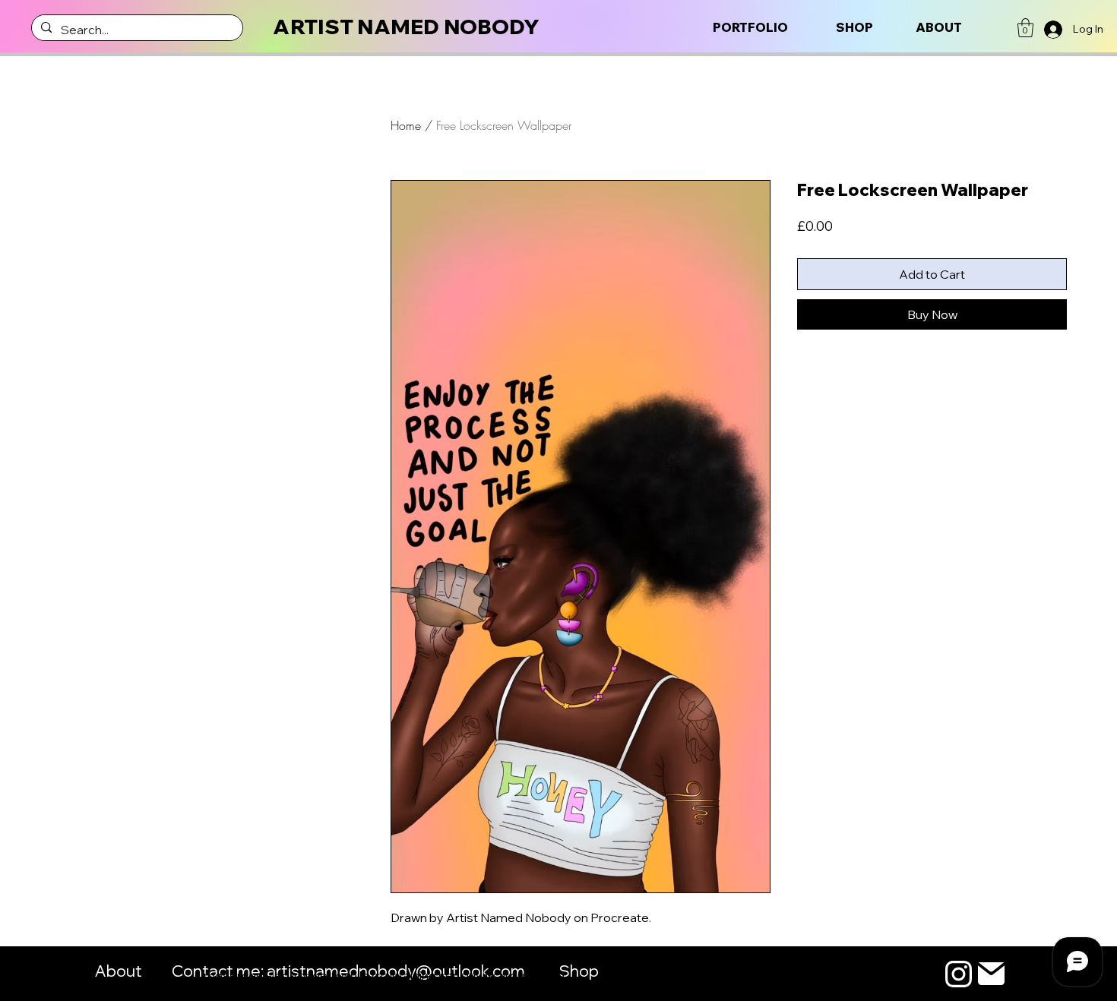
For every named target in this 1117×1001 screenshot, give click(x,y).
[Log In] (1053, 29)
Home (406, 125)
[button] (1025, 27)
